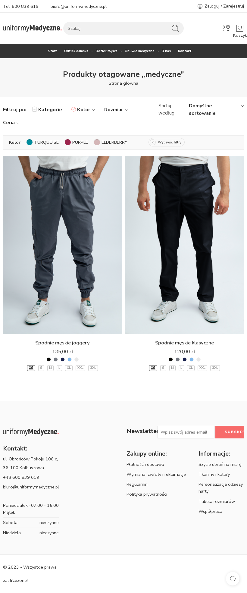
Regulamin (137, 484)
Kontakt (185, 51)
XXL (80, 368)
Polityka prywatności (147, 494)
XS (31, 368)
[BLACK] (49, 359)
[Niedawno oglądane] (232, 578)
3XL (93, 368)
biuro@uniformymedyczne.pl (79, 6)
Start (52, 51)
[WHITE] (76, 359)
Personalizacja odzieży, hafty (221, 487)
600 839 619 (25, 6)
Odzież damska (76, 51)
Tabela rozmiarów (217, 501)
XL (69, 368)
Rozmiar (113, 109)
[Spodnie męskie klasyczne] (184, 245)
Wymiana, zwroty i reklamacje (156, 474)
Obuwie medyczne (140, 51)
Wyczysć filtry (169, 142)
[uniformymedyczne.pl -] (32, 28)
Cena (9, 122)
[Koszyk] (240, 28)
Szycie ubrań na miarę (220, 464)
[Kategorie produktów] (227, 28)
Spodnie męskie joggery (62, 342)
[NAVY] (62, 359)
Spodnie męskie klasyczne (184, 342)
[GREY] (55, 359)
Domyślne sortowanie (202, 109)
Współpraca (210, 511)
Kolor (83, 109)
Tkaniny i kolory (214, 474)
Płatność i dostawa (145, 464)
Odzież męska (106, 51)
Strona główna (123, 83)
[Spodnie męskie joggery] (62, 245)
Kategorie (50, 109)
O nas (166, 51)
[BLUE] (69, 359)
